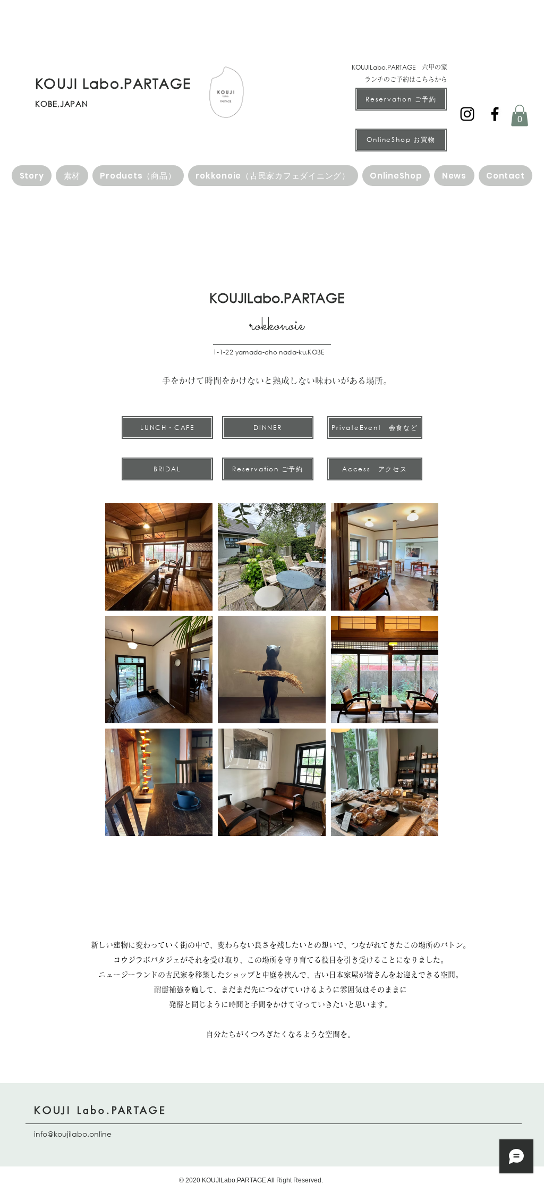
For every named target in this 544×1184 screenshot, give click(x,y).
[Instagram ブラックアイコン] (467, 114)
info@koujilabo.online (73, 1134)
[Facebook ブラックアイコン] (495, 114)
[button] (520, 115)
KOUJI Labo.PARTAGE (100, 1110)
